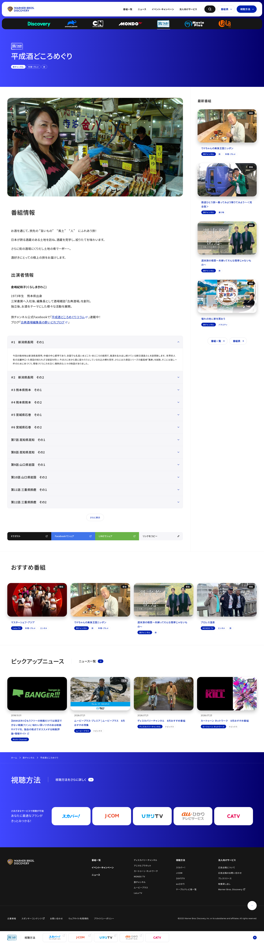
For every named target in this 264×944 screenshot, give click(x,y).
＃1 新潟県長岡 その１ (27, 342)
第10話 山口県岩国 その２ (29, 477)
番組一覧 (127, 9)
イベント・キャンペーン (163, 9)
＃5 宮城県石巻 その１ (26, 415)
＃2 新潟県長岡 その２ (27, 377)
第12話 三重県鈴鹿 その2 (29, 502)
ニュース (142, 9)
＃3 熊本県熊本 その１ (26, 390)
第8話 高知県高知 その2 (28, 452)
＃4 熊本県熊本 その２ (26, 402)
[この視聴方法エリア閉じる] (255, 938)
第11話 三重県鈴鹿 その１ (29, 489)
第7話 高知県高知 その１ (28, 440)
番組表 (224, 9)
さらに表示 (95, 517)
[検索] (209, 9)
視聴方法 (245, 9)
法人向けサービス (188, 9)
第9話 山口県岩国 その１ (29, 464)
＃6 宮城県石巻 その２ (26, 427)
